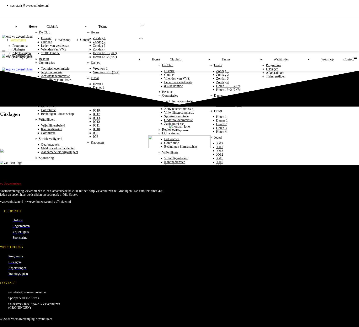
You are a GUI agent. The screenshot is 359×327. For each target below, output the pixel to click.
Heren (95, 32)
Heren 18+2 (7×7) (105, 57)
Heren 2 (221, 124)
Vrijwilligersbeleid (53, 125)
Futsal (218, 111)
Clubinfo (52, 26)
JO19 (96, 110)
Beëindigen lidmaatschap (57, 114)
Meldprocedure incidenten (58, 148)
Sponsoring (169, 190)
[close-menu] (3, 51)
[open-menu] (142, 25)
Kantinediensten (51, 129)
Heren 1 (221, 116)
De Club (44, 32)
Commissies (47, 62)
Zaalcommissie (174, 123)
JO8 (95, 136)
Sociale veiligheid (50, 138)
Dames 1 (222, 120)
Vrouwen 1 (100, 68)
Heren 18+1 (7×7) (105, 53)
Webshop (64, 40)
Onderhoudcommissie (178, 120)
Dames (95, 62)
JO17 (96, 114)
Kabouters (97, 142)
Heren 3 (221, 128)
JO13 (96, 118)
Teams (102, 26)
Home (33, 26)
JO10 (96, 129)
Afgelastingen (21, 53)
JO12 (96, 121)
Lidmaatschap (171, 133)
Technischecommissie (55, 68)
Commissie (48, 133)
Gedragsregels (50, 144)
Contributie (48, 110)
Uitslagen (18, 49)
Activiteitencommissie (178, 109)
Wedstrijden (18, 40)
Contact (85, 40)
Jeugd (218, 137)
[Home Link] (17, 69)
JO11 (96, 125)
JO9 (95, 133)
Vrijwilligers (47, 119)
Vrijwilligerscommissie (179, 112)
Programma (20, 45)
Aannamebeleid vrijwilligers (182, 185)
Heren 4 (221, 131)
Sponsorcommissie (176, 116)
